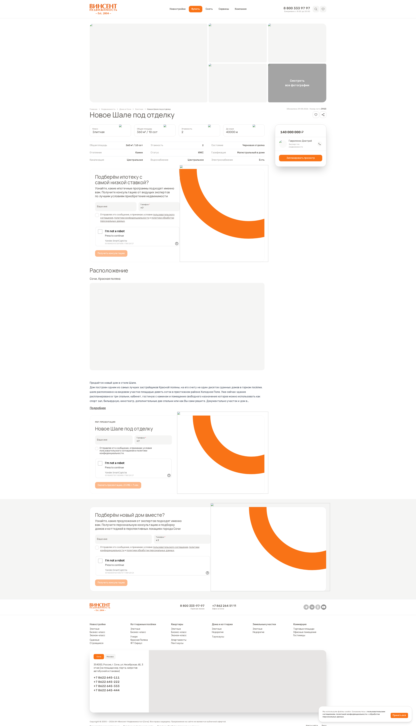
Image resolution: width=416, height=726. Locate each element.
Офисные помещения (304, 632)
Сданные (94, 640)
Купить (195, 9)
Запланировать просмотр (301, 158)
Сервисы (224, 9)
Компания (241, 9)
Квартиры (177, 624)
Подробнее (98, 408)
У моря (133, 636)
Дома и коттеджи (222, 624)
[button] (323, 9)
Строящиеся (96, 643)
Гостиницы (299, 635)
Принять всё (399, 715)
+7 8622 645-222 (107, 682)
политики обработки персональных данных (150, 550)
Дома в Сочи (125, 109)
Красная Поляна (139, 640)
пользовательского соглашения (170, 547)
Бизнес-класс (97, 632)
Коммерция (299, 624)
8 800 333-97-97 (192, 605)
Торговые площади (303, 629)
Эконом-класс (97, 635)
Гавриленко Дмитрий (300, 141)
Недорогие (218, 632)
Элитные (94, 629)
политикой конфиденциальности (351, 714)
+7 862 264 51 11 (224, 605)
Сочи (99, 656)
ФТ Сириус (136, 643)
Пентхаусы (177, 643)
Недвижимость (108, 109)
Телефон (144, 204)
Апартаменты (178, 640)
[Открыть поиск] (316, 9)
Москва (110, 656)
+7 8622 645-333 (107, 686)
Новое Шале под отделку (159, 109)
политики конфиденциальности (131, 218)
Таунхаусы (218, 636)
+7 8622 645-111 (107, 677)
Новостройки (178, 9)
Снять (209, 9)
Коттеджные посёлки (143, 624)
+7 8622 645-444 (107, 690)
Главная (93, 109)
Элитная (139, 109)
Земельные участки (264, 624)
